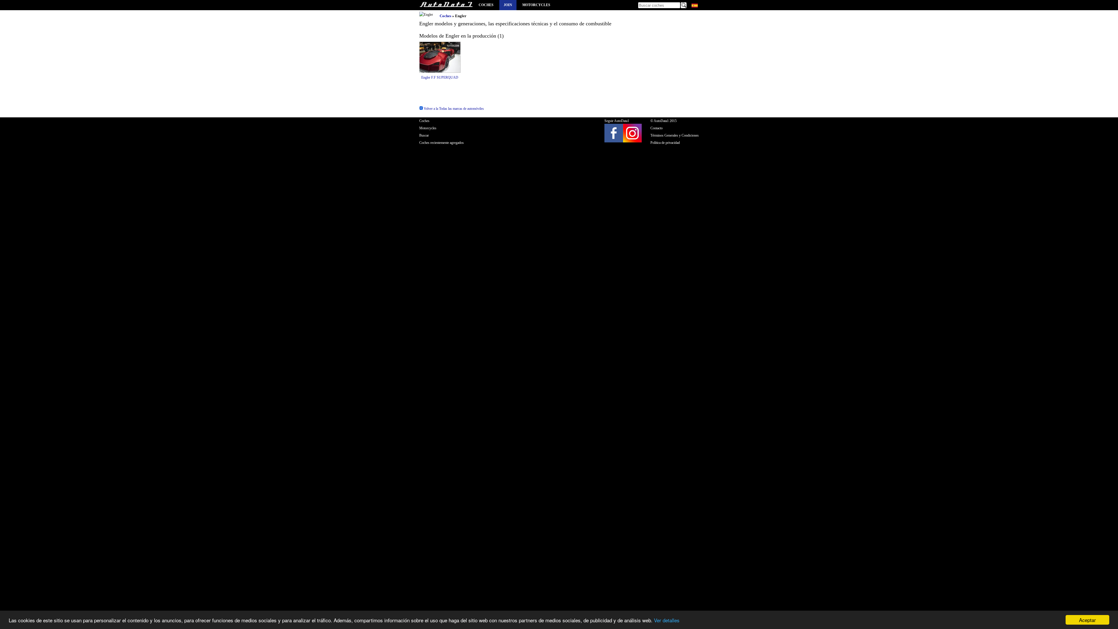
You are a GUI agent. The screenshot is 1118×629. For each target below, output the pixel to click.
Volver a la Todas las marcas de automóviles (453, 109)
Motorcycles (536, 5)
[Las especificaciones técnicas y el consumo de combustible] (446, 5)
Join (508, 5)
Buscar (424, 135)
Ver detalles (667, 620)
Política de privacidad (665, 143)
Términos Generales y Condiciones (674, 135)
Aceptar (1087, 619)
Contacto (656, 128)
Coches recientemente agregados (441, 143)
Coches (486, 5)
